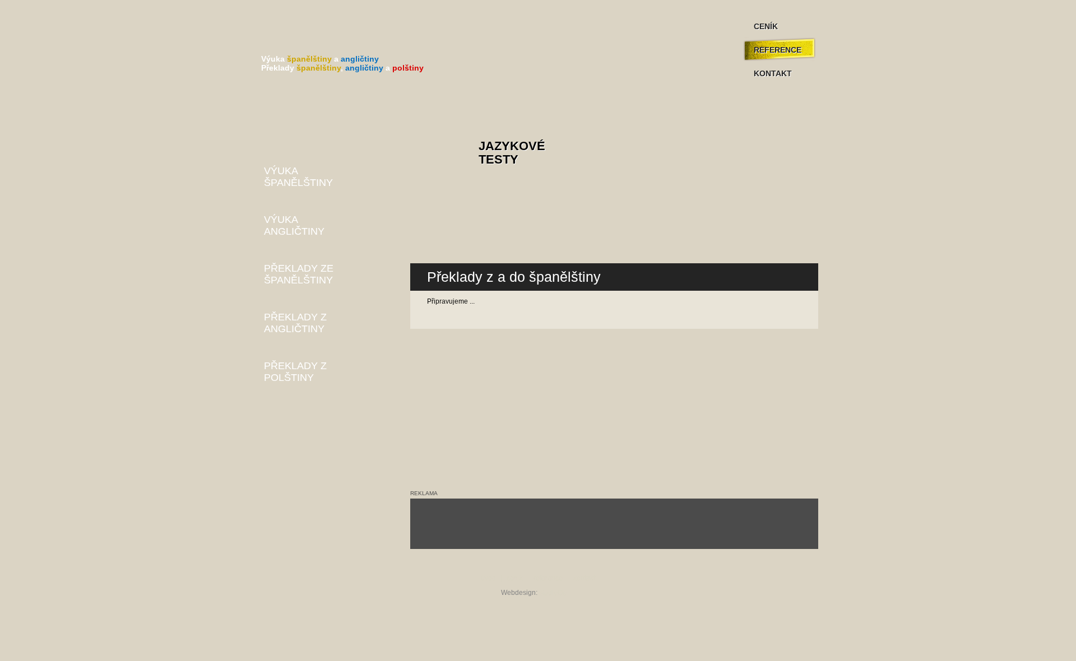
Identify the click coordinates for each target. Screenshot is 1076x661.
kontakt (584, 578)
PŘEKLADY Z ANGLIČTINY (295, 322)
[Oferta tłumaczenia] (436, 238)
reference (548, 578)
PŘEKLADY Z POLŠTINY (295, 371)
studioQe (553, 593)
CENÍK (766, 26)
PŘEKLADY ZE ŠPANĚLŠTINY (298, 274)
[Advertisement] (614, 524)
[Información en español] (436, 224)
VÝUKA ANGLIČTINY (294, 225)
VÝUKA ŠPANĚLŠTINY (298, 176)
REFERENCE (777, 49)
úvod (488, 578)
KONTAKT (773, 73)
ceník (515, 578)
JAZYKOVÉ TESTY (512, 152)
